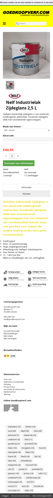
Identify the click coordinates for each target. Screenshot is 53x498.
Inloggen (5, 496)
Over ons (7, 379)
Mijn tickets (8, 336)
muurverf (31, 465)
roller (42, 473)
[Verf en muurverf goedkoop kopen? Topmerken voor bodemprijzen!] (26, 13)
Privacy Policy (9, 387)
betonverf (13, 435)
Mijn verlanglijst (10, 338)
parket (23, 469)
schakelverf (14, 477)
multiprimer (14, 465)
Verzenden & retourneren (14, 389)
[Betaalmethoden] (7, 357)
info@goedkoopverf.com (14, 319)
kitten (30, 452)
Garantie (7, 384)
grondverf (31, 443)
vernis (12, 486)
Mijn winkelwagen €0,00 (42, 496)
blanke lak (30, 435)
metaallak (26, 460)
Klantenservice (10, 392)
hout (42, 448)
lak (37, 456)
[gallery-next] (48, 85)
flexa (28, 439)
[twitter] (15, 411)
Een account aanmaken (20, 496)
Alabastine (14, 426)
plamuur (13, 473)
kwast (25, 456)
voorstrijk (14, 490)
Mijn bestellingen (11, 333)
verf (30, 482)
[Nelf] (15, 98)
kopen (12, 456)
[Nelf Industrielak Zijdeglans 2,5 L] (26, 55)
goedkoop (13, 443)
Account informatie (12, 331)
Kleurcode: (8, 135)
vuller (29, 490)
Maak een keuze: (13, 126)
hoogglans (28, 448)
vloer (25, 486)
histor (12, 448)
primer (28, 473)
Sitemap (7, 394)
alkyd (25, 431)
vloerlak (38, 486)
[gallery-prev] (4, 85)
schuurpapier (15, 482)
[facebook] (7, 411)
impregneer (14, 452)
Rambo (30, 426)
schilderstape (33, 477)
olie (11, 469)
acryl (12, 431)
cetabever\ (14, 439)
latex (12, 460)
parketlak (37, 469)
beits (38, 431)
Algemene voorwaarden (14, 382)
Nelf (26, 169)
